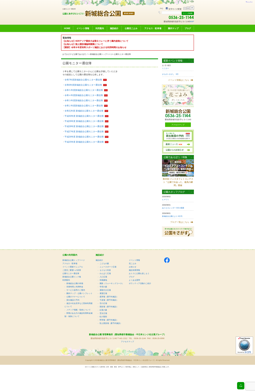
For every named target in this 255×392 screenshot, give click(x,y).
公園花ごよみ (131, 28)
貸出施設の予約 (72, 300)
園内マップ (173, 28)
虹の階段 (103, 317)
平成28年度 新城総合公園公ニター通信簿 (84, 126)
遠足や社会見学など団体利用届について (78, 305)
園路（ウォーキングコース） (112, 283)
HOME (67, 28)
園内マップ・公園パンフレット (79, 293)
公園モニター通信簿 (70, 273)
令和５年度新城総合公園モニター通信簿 (84, 90)
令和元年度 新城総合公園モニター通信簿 (84, 111)
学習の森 (103, 287)
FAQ (161, 8)
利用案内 (99, 28)
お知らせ (132, 267)
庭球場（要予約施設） (109, 297)
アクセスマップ (177, 125)
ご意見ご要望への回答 (71, 270)
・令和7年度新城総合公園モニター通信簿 (82, 80)
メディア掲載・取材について (78, 310)
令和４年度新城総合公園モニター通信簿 (84, 95)
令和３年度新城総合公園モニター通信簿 (84, 100)
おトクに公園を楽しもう (139, 273)
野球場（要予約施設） (109, 320)
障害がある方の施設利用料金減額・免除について (78, 314)
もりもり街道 (105, 270)
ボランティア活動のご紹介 (140, 283)
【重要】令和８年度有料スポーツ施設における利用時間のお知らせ (94, 47)
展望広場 (103, 293)
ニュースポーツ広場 (108, 267)
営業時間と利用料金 (74, 287)
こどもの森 (104, 263)
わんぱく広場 (105, 273)
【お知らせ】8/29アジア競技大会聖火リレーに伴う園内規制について (95, 41)
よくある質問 (134, 280)
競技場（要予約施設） (109, 307)
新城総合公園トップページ (101, 54)
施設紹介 (114, 28)
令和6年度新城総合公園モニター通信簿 (83, 85)
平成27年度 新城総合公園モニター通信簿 (84, 131)
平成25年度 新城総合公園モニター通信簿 (84, 142)
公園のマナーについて (75, 297)
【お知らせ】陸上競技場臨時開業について (83, 44)
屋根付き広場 (105, 290)
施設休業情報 (134, 270)
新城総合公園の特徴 (74, 283)
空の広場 (103, 303)
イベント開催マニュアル (72, 267)
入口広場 (103, 277)
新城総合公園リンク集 (71, 277)
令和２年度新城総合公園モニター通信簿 (84, 106)
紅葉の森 (103, 310)
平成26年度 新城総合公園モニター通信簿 (84, 137)
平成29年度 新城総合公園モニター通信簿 (84, 121)
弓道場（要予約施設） (109, 300)
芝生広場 (103, 313)
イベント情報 (82, 28)
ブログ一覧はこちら (179, 222)
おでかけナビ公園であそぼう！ (75, 54)
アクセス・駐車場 (152, 28)
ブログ (188, 28)
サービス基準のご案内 (75, 290)
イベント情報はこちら (178, 80)
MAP (192, 21)
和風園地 (103, 280)
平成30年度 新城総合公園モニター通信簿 (84, 116)
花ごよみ (132, 263)
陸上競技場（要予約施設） (111, 323)
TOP (240, 386)
